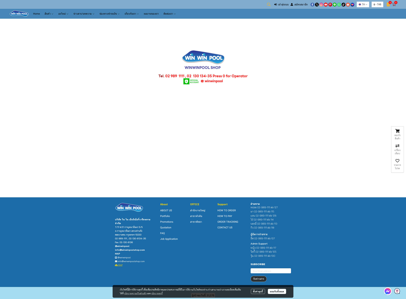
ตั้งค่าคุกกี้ (258, 291)
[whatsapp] (339, 4)
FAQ (162, 233)
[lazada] (352, 4)
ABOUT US (166, 210)
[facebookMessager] (388, 291)
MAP (120, 265)
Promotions (166, 221)
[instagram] (321, 4)
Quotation (165, 227)
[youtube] (326, 4)
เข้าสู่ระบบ (283, 4)
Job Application (169, 238)
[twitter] (317, 4)
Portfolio (165, 216)
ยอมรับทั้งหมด (277, 291)
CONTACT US (224, 227)
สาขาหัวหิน (196, 216)
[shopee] (348, 4)
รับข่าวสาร (258, 278)
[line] (335, 4)
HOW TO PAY (224, 216)
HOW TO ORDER (226, 210)
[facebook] (312, 4)
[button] (269, 4)
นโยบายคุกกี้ (157, 293)
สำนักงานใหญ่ (197, 210)
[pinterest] (330, 4)
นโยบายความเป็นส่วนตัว (135, 293)
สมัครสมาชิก (301, 4)
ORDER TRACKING (227, 221)
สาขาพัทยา (196, 221)
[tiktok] (343, 4)
